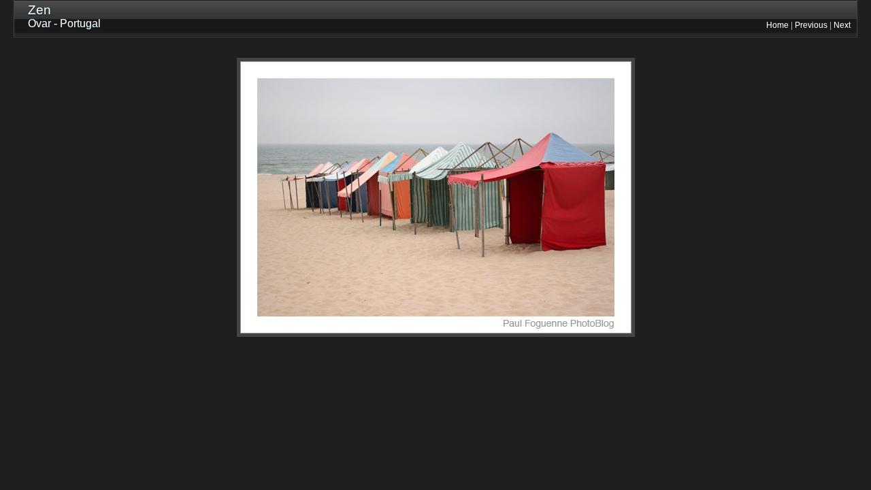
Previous (811, 25)
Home (777, 25)
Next (842, 25)
